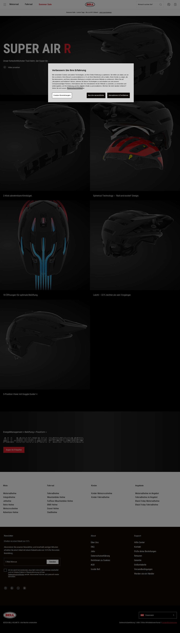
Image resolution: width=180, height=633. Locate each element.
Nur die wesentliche (96, 95)
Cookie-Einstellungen (61, 95)
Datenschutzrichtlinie (74, 88)
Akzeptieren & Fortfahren (118, 95)
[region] (91, 82)
